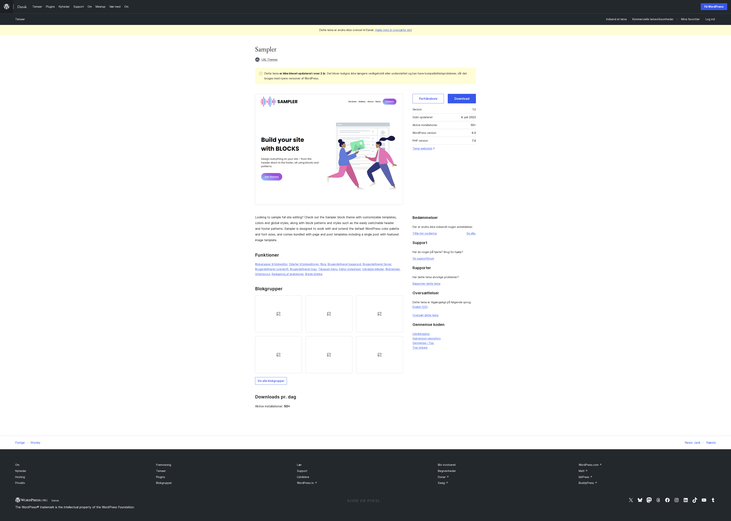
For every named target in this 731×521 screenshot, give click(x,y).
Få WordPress (714, 6)
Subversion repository (427, 338)
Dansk (55, 500)
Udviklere (303, 477)
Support (302, 470)
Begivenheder (447, 470)
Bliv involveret (447, 464)
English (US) (420, 306)
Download (461, 99)
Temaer (20, 19)
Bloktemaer (392, 269)
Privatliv (20, 482)
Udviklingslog (421, 333)
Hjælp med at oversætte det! (393, 30)
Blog (323, 264)
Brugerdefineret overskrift (271, 269)
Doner (443, 477)
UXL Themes (270, 59)
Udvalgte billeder (373, 269)
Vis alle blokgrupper (271, 380)
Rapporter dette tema (426, 283)
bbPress (585, 477)
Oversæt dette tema (425, 315)
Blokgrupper (164, 482)
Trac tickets (420, 347)
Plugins (160, 477)
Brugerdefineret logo (303, 269)
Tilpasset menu (328, 269)
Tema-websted (422, 148)
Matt (583, 470)
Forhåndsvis (428, 99)
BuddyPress (588, 482)
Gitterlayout (262, 274)
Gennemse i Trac (423, 343)
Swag (443, 482)
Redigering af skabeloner (288, 274)
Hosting (20, 477)
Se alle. (471, 233)
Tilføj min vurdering (425, 233)
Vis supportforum (423, 258)
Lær (299, 464)
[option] (278, 313)
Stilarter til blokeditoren (304, 264)
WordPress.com (590, 464)
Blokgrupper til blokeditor (271, 264)
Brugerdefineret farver (377, 264)
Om (17, 464)
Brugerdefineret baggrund (344, 264)
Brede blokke (313, 274)
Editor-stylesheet (350, 269)
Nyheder (20, 470)
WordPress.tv (307, 482)
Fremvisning (163, 464)
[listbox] (329, 334)
